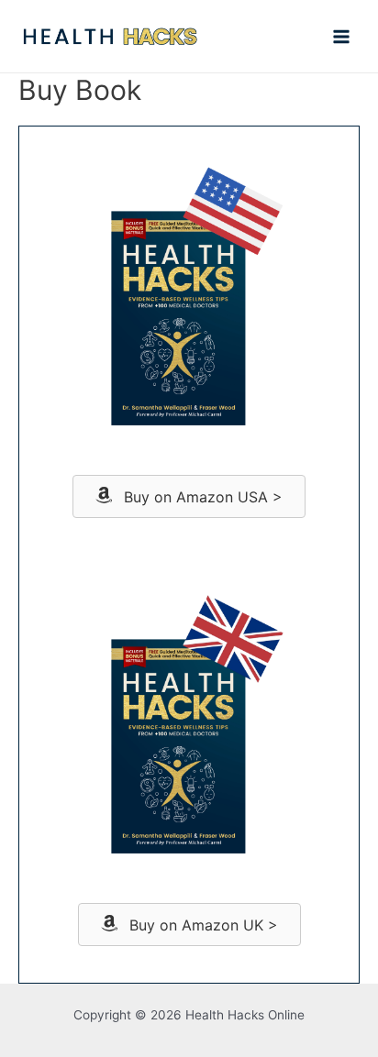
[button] (189, 496)
